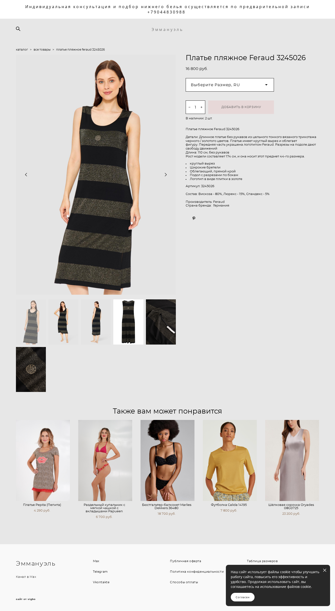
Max (33, 576)
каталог (22, 49)
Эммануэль (167, 29)
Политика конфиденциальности (197, 571)
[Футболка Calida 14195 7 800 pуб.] (230, 460)
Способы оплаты (184, 582)
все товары (42, 49)
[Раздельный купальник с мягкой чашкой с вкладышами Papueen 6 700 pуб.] (105, 460)
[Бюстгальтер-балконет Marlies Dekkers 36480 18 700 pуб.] (167, 460)
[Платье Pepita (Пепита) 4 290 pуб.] (43, 460)
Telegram (100, 571)
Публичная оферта (185, 561)
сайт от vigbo (26, 599)
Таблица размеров (262, 561)
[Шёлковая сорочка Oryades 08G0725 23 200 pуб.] (292, 460)
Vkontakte (101, 582)
